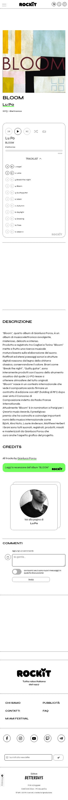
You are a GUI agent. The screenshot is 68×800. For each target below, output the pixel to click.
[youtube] (34, 738)
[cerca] (59, 4)
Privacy (2, 781)
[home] (27, 4)
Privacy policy (41, 789)
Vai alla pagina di (34, 521)
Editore (31, 775)
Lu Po (8, 104)
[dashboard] (65, 4)
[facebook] (7, 738)
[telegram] (61, 738)
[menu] (3, 4)
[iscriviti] (58, 758)
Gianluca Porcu (26, 458)
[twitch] (47, 738)
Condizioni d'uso (27, 789)
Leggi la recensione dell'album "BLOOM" (27, 467)
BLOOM (9, 142)
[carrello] (54, 4)
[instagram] (20, 738)
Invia (31, 579)
